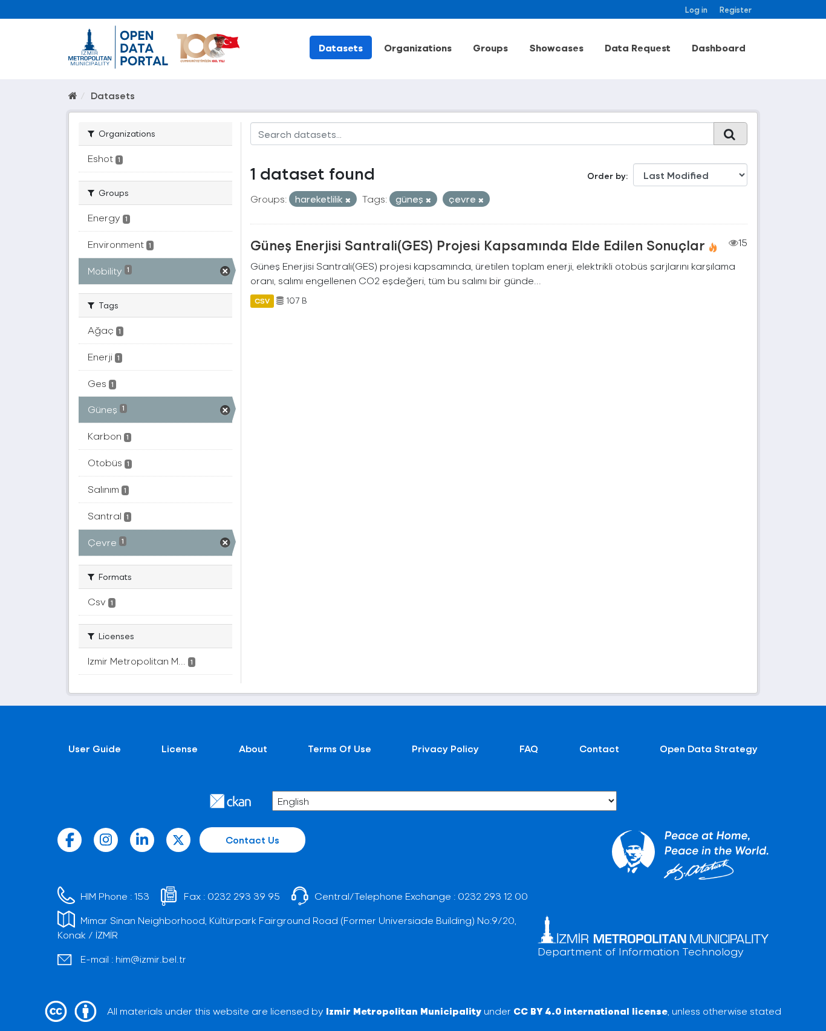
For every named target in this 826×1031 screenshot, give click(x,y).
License (179, 748)
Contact (599, 748)
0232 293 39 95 (243, 896)
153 (141, 896)
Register (736, 9)
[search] (730, 133)
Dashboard (719, 47)
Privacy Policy (445, 748)
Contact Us (252, 839)
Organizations (418, 47)
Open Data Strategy (709, 748)
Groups (490, 47)
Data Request (638, 47)
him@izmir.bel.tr (150, 958)
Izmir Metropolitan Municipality (403, 1010)
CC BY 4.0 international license (590, 1010)
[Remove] (348, 199)
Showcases (556, 47)
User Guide (94, 748)
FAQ (528, 748)
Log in (696, 9)
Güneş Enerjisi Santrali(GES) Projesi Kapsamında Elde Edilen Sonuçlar (477, 245)
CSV (262, 300)
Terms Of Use (339, 748)
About (253, 748)
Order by (606, 175)
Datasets (341, 47)
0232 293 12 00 (493, 896)
